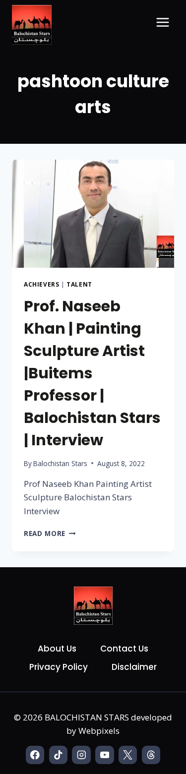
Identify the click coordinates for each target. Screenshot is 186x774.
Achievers (41, 284)
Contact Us (124, 649)
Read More (50, 533)
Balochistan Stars (60, 463)
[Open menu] (162, 22)
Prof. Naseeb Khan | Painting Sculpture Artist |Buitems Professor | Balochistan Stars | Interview (92, 373)
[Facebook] (35, 755)
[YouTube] (104, 755)
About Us (57, 649)
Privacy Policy (58, 667)
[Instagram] (81, 755)
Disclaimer (134, 667)
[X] (128, 755)
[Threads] (151, 755)
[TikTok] (58, 755)
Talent (79, 284)
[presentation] (93, 214)
